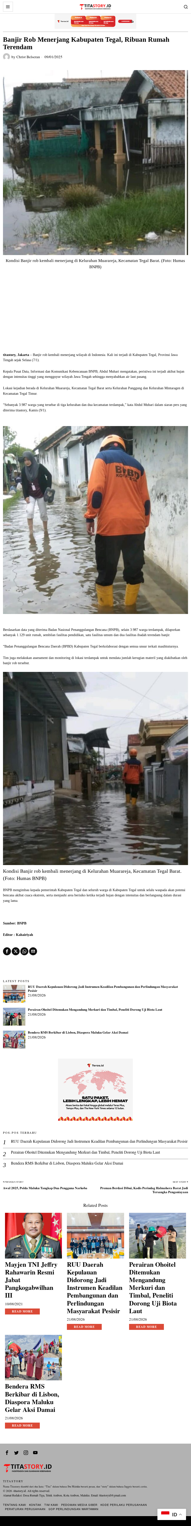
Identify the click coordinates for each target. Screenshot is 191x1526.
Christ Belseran (28, 56)
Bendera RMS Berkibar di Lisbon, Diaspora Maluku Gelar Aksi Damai (78, 1033)
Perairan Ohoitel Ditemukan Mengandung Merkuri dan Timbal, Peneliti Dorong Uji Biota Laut (95, 1010)
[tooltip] (7, 951)
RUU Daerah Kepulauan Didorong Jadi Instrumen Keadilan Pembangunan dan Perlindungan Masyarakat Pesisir (103, 989)
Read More (22, 1311)
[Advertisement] (95, 315)
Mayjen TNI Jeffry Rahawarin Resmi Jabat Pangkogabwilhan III (31, 1280)
